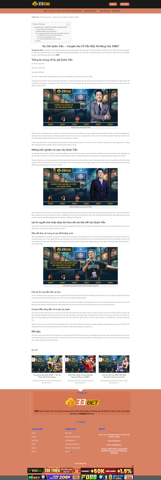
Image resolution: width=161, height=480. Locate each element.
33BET (58, 55)
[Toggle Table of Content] (67, 24)
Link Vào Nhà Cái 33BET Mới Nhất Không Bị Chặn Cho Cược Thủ (114, 376)
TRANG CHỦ (35, 17)
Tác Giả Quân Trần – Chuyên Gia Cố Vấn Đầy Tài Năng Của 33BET (50, 27)
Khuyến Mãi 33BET (90, 11)
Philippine (83, 414)
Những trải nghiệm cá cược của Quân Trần (46, 31)
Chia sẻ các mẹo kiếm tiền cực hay (47, 37)
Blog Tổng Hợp (105, 11)
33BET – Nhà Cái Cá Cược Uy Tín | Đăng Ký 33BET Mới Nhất (63, 11)
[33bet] (41, 4)
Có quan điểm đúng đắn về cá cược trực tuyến (49, 39)
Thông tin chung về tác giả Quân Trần (45, 29)
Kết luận (38, 41)
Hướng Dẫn (116, 11)
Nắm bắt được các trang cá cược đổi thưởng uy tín (50, 35)
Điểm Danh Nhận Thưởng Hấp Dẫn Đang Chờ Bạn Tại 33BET (80, 376)
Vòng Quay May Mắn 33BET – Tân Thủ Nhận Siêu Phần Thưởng (47, 376)
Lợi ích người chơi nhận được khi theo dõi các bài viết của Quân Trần (53, 33)
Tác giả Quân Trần (37, 50)
